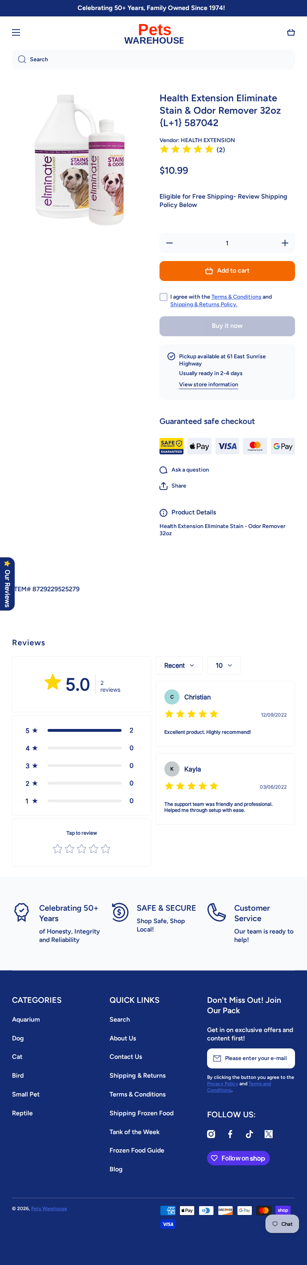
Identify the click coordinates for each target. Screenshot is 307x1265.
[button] (291, 32)
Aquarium (26, 1019)
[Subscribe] (285, 1058)
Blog (116, 1169)
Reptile (22, 1113)
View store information (208, 384)
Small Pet (26, 1094)
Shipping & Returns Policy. (203, 304)
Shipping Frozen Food (141, 1113)
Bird (18, 1075)
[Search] (19, 60)
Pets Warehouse (49, 1208)
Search (120, 1019)
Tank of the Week (134, 1132)
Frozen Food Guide (137, 1150)
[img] (186, 150)
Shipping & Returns (137, 1075)
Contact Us (126, 1056)
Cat (17, 1056)
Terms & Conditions (236, 296)
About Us (123, 1038)
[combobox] (153, 60)
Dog (18, 1038)
